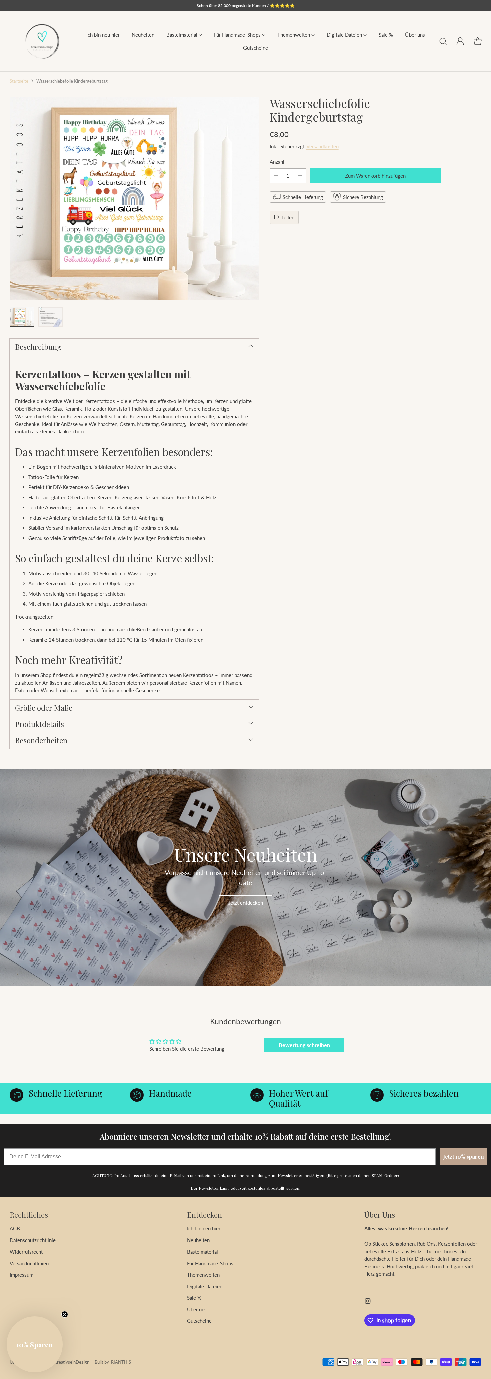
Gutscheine (199, 1321)
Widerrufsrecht (26, 1252)
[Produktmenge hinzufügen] (300, 175)
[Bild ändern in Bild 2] (50, 317)
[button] (35, 1344)
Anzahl (277, 162)
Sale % (194, 1298)
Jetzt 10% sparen (463, 1156)
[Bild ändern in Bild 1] (22, 317)
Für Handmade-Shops (210, 1263)
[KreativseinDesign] (42, 41)
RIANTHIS (121, 1362)
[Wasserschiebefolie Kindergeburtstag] (134, 198)
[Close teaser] (64, 1314)
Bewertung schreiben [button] (304, 1045)
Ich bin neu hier (203, 1228)
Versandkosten (322, 146)
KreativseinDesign (71, 1362)
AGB (15, 1228)
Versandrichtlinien (29, 1263)
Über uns (197, 1309)
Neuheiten (198, 1240)
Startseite (19, 81)
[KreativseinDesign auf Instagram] (368, 1302)
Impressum (21, 1275)
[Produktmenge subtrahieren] (276, 175)
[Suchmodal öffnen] (443, 41)
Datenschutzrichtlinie (33, 1240)
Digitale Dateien (204, 1286)
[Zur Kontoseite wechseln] (460, 41)
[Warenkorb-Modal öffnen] (477, 41)
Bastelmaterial (202, 1252)
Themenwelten (203, 1275)
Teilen (287, 217)
